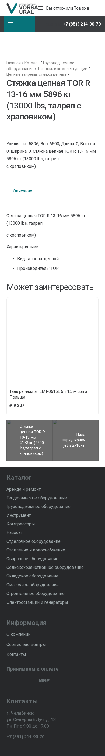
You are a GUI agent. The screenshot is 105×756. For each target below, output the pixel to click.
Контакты (16, 654)
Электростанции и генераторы (37, 602)
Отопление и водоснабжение (35, 550)
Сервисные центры (26, 644)
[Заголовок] (27, 747)
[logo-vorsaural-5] (21, 8)
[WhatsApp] (18, 747)
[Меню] (40, 8)
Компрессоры (20, 523)
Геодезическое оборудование (36, 497)
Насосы (14, 532)
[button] (46, 24)
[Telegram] (8, 747)
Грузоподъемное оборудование (38, 506)
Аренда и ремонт (23, 489)
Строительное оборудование (35, 593)
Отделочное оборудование (33, 541)
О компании (18, 634)
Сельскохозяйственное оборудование (45, 567)
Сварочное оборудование (32, 558)
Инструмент (18, 515)
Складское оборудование (32, 576)
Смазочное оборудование (32, 584)
